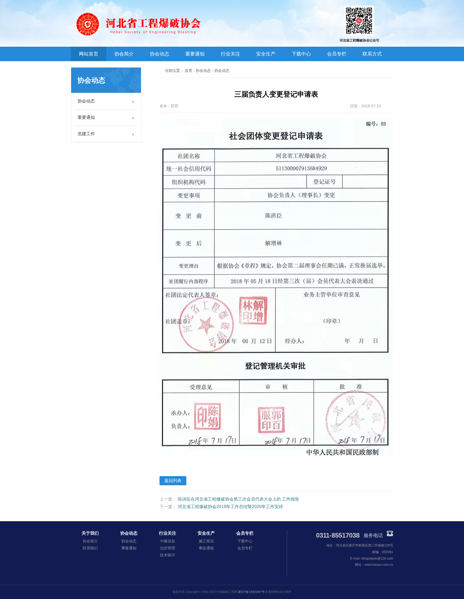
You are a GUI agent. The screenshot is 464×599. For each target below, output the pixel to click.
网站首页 (88, 54)
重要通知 (195, 54)
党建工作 (86, 133)
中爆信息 (167, 541)
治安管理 (167, 548)
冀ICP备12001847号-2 (252, 591)
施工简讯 (206, 541)
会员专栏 (336, 54)
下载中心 (301, 54)
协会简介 (124, 54)
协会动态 (159, 54)
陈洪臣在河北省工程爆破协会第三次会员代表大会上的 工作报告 (238, 499)
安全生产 (266, 54)
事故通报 (206, 548)
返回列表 (173, 480)
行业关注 (230, 54)
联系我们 (90, 548)
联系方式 (372, 54)
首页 (188, 70)
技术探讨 (167, 555)
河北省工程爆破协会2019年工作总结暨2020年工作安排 (230, 506)
